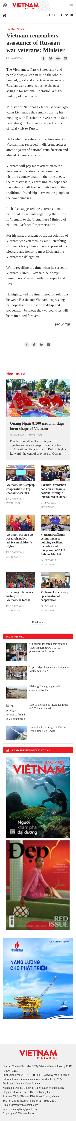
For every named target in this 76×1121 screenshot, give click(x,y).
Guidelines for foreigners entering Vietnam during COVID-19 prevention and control (48, 647)
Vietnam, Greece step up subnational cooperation (54, 596)
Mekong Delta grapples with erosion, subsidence (45, 688)
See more (15, 373)
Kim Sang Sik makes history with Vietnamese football (19, 596)
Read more (38, 622)
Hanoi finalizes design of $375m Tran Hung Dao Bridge (47, 729)
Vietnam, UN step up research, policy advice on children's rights (19, 540)
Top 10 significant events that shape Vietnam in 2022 (49, 669)
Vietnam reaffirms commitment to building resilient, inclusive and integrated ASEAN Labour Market (53, 544)
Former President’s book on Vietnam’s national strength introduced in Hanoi (54, 490)
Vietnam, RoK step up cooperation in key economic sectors (20, 488)
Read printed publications (31, 750)
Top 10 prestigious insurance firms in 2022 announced (48, 706)
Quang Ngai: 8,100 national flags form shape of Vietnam (37, 426)
